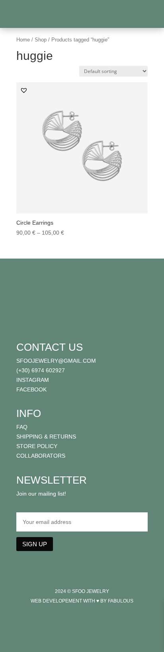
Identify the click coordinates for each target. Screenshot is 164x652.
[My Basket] (147, 16)
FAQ (21, 427)
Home (23, 40)
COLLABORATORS (40, 455)
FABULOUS (120, 601)
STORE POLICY (36, 446)
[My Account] (141, 16)
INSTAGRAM (32, 380)
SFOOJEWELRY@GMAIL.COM (56, 361)
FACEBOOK (31, 389)
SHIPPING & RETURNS (46, 436)
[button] (23, 90)
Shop (41, 40)
